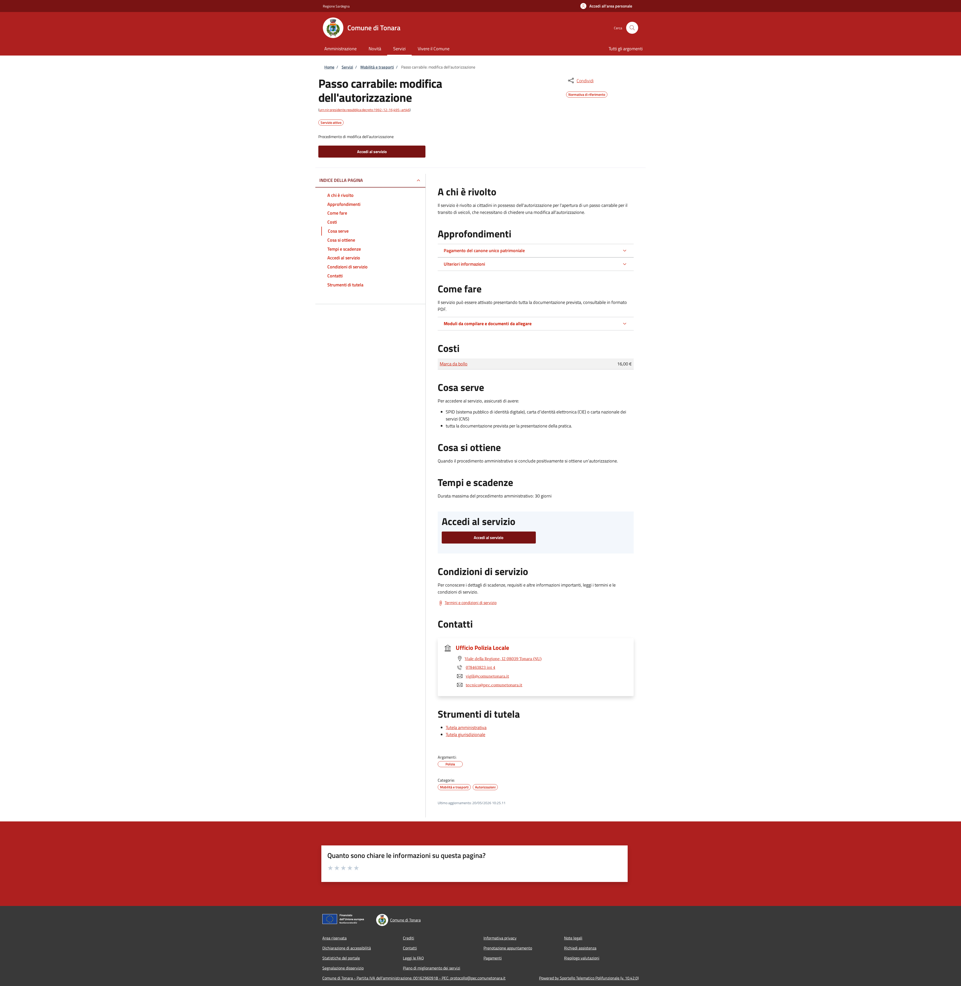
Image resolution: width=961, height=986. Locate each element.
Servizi (347, 67)
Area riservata (334, 938)
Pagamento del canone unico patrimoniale (484, 250)
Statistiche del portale (341, 958)
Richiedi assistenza (580, 948)
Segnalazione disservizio (343, 968)
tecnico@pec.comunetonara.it (494, 684)
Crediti (408, 938)
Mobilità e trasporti (377, 67)
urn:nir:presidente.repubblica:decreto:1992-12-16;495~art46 (364, 109)
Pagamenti (493, 958)
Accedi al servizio (372, 152)
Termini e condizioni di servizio (471, 603)
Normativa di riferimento (586, 94)
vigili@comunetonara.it (487, 676)
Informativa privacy (500, 938)
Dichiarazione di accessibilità (346, 948)
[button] (606, 6)
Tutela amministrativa (466, 727)
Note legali (573, 938)
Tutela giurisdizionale (465, 734)
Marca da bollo (453, 363)
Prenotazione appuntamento (508, 948)
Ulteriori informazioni (464, 264)
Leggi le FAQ (413, 958)
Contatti (410, 948)
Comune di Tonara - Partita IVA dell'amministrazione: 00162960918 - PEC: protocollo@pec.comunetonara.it (414, 978)
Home (329, 67)
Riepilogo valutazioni (581, 958)
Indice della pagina (341, 180)
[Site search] (632, 28)
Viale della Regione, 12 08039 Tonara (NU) (503, 658)
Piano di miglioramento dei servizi (431, 968)
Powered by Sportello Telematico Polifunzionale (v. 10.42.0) (589, 978)
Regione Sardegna (336, 6)
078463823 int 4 (480, 667)
